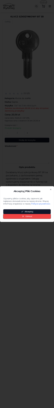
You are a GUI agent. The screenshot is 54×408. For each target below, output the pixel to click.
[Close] (51, 189)
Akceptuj (29, 211)
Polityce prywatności (40, 204)
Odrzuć (28, 216)
